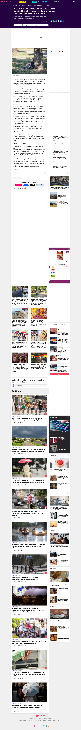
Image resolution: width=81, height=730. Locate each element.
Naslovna (15, 5)
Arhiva (52, 723)
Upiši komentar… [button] (19, 385)
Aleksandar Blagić (16, 20)
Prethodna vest (19, 173)
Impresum (26, 723)
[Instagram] (54, 51)
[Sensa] (49, 720)
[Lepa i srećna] (39, 720)
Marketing (22, 723)
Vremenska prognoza (23, 5)
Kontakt (30, 723)
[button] (45, 21)
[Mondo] (4, 1)
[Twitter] (57, 51)
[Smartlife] (44, 720)
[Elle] (28, 720)
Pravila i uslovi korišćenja (37, 723)
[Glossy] (35, 720)
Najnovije (30, 5)
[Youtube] (59, 51)
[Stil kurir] (31, 720)
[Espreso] (24, 720)
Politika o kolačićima (46, 723)
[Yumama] (54, 720)
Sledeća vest (40, 173)
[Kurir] (20, 720)
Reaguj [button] (15, 188)
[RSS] (67, 51)
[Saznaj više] (68, 173)
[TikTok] (62, 51)
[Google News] (65, 51)
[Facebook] (51, 51)
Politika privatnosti (57, 723)
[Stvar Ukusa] (60, 720)
